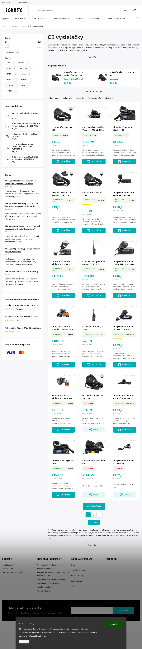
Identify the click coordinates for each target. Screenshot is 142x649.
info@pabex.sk (8, 565)
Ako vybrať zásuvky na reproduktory (21, 271)
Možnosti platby (77, 575)
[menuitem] (7, 19)
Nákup (73, 586)
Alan (10, 62)
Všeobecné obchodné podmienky (50, 565)
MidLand (25, 74)
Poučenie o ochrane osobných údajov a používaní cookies (53, 574)
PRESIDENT (25, 79)
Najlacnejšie (67, 98)
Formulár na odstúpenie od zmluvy (51, 579)
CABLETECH (25, 68)
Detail (96, 429)
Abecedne (109, 98)
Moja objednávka (44, 591)
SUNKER (11, 91)
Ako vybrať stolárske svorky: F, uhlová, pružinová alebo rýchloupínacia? (22, 227)
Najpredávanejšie (94, 98)
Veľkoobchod (76, 581)
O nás (73, 565)
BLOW (11, 68)
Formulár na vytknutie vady (48, 583)
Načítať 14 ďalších (94, 506)
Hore (95, 522)
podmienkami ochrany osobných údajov (48, 613)
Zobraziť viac (93, 57)
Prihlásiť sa (123, 610)
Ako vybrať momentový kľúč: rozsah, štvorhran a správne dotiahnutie (21, 205)
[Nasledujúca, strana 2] (93, 514)
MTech (11, 79)
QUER (25, 85)
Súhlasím (114, 624)
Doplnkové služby (44, 587)
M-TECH (11, 74)
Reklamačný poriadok (45, 568)
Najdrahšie (80, 98)
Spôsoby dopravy (78, 570)
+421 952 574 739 (9, 568)
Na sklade (12, 52)
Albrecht (22, 62)
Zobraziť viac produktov (93, 91)
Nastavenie (24, 641)
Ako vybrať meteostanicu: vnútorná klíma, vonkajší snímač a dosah (21, 182)
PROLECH (12, 85)
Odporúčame (53, 98)
